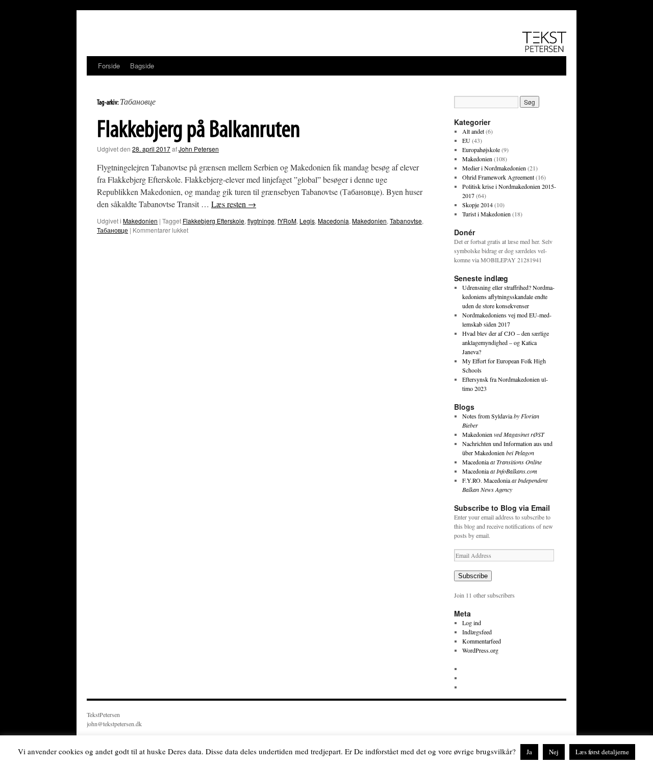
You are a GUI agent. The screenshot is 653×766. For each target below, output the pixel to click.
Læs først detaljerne (602, 751)
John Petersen (199, 148)
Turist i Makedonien (486, 214)
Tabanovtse (406, 220)
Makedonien (140, 220)
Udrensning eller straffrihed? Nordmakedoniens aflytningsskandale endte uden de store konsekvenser (508, 296)
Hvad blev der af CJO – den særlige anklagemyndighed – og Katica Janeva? (505, 342)
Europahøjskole (481, 149)
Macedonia (333, 220)
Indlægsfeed (477, 632)
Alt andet (473, 131)
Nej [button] (554, 751)
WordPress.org (480, 650)
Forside (109, 65)
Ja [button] (529, 751)
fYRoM (287, 220)
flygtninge (260, 220)
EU (466, 140)
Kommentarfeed (481, 641)
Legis (307, 220)
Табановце (112, 230)
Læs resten (233, 204)
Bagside (142, 65)
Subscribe (473, 576)
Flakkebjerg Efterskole (213, 220)
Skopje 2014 (477, 205)
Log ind (471, 623)
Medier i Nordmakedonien (494, 168)
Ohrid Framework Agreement (498, 177)
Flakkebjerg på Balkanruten (198, 130)
